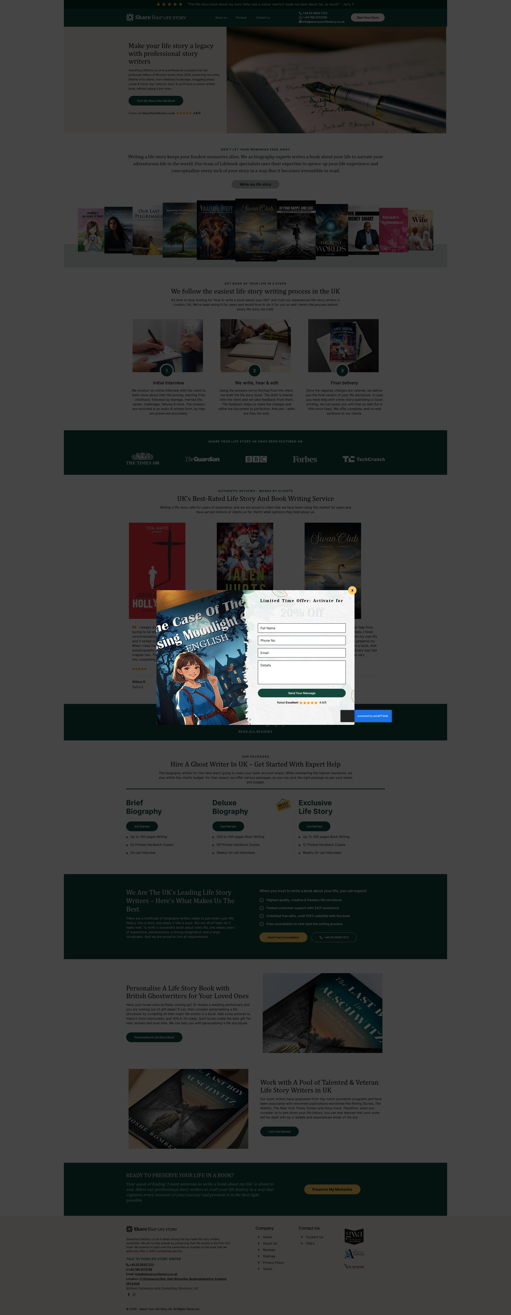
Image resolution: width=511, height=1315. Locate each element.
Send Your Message (301, 693)
